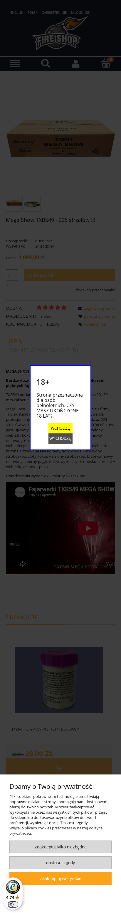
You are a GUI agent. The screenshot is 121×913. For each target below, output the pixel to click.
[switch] (13, 904)
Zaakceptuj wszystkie (60, 878)
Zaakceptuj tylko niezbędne (61, 846)
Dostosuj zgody (60, 862)
